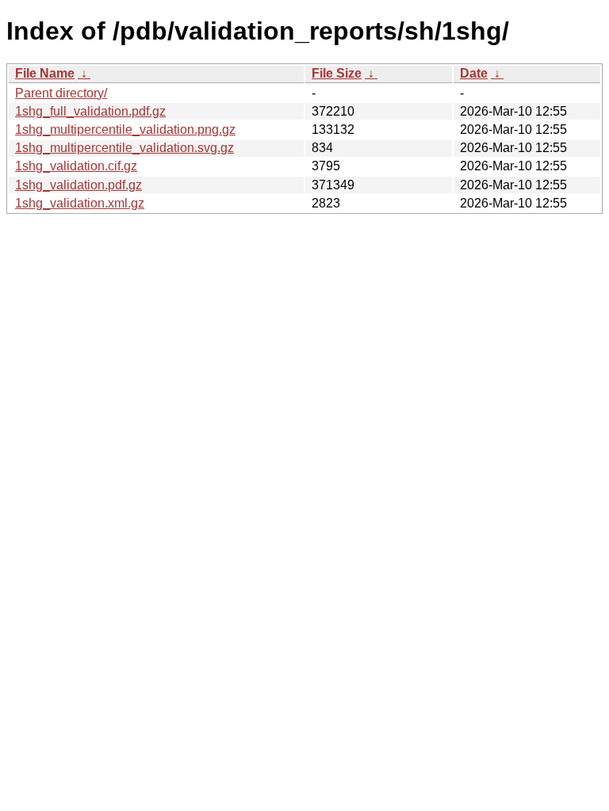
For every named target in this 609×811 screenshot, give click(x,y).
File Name (45, 73)
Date (474, 73)
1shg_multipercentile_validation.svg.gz (124, 147)
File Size (337, 73)
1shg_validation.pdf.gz (78, 185)
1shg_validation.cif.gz (76, 166)
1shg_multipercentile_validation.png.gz (125, 129)
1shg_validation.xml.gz (79, 203)
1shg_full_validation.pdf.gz (90, 111)
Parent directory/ (61, 93)
